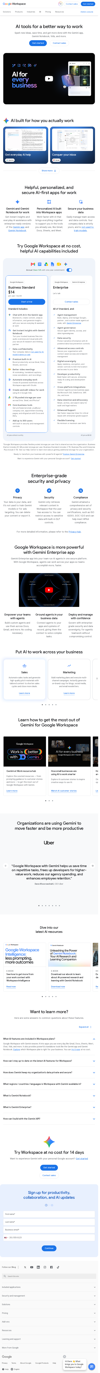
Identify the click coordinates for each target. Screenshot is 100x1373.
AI (40, 12)
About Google (25, 1363)
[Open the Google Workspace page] (14, 3)
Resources (59, 12)
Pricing (48, 12)
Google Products (42, 1363)
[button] (25, 145)
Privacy (4, 1363)
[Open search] (60, 4)
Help (54, 1363)
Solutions (7, 12)
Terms (14, 1363)
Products (19, 12)
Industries (31, 12)
